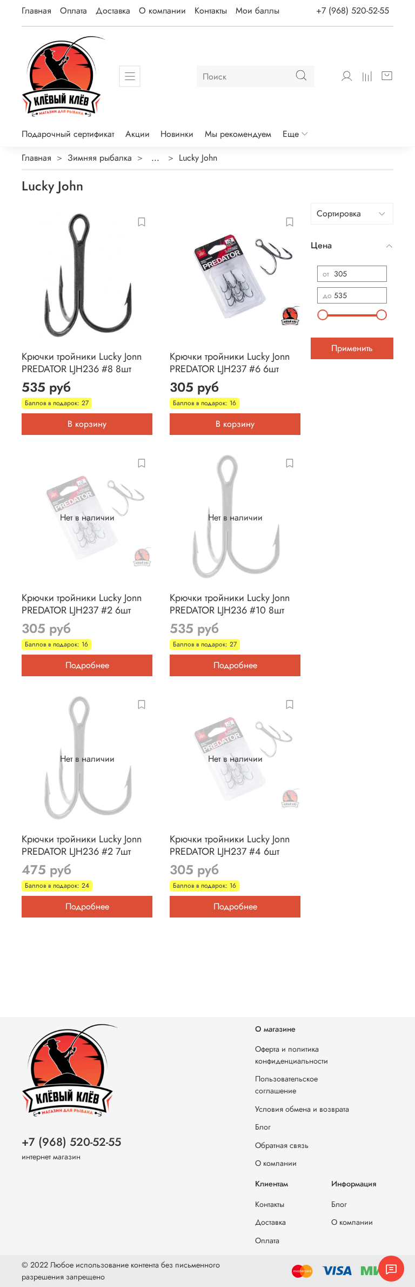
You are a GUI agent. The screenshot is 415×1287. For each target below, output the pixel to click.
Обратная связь (282, 1145)
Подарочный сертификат (68, 134)
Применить (352, 348)
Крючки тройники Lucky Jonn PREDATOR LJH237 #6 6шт (230, 362)
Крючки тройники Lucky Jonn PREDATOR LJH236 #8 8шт (82, 362)
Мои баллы (257, 10)
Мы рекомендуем (238, 134)
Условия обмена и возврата (302, 1109)
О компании (162, 10)
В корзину (87, 424)
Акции (137, 134)
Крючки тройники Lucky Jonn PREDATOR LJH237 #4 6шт (230, 845)
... (155, 158)
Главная (36, 10)
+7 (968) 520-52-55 (352, 10)
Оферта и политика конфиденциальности (291, 1055)
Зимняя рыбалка (100, 157)
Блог (263, 1126)
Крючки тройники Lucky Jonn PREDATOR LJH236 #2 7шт (82, 845)
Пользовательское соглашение (286, 1084)
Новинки (176, 134)
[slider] (322, 315)
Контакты (211, 10)
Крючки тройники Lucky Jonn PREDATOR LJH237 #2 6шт (82, 604)
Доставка (113, 10)
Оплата (73, 10)
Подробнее (87, 665)
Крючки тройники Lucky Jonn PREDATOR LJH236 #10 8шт (230, 604)
